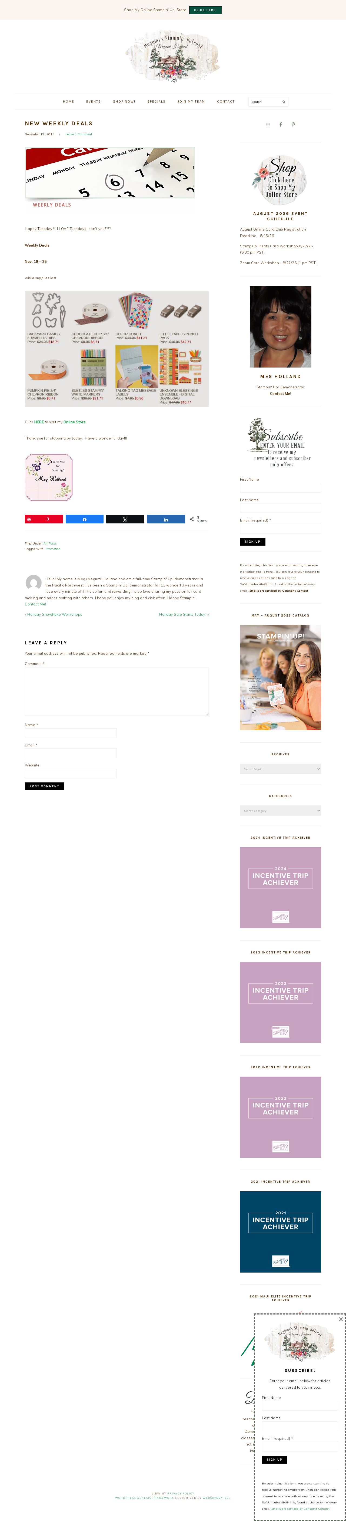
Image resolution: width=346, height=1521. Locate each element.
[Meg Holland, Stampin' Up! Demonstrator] (173, 80)
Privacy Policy (180, 1493)
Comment (35, 663)
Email (31, 745)
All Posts (50, 543)
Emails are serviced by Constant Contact (278, 590)
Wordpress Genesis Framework (144, 1497)
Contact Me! (35, 604)
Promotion (53, 549)
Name (31, 725)
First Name (249, 479)
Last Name (249, 500)
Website (32, 765)
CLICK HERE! (205, 10)
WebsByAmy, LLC (217, 1497)
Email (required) (255, 520)
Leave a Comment (79, 134)
